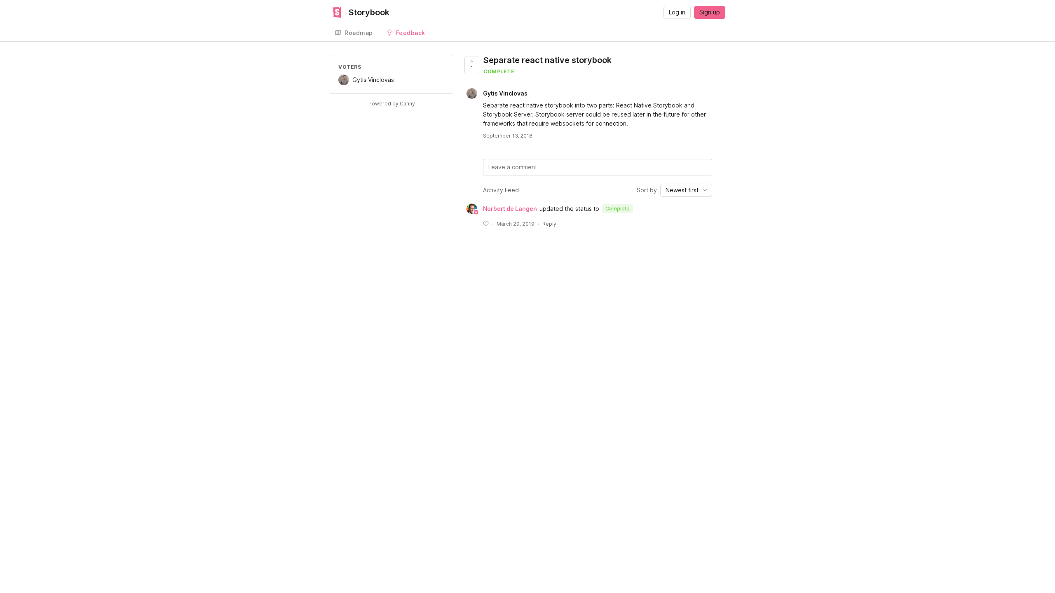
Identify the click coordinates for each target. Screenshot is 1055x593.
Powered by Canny (391, 103)
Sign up (709, 12)
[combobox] (686, 190)
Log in (677, 12)
